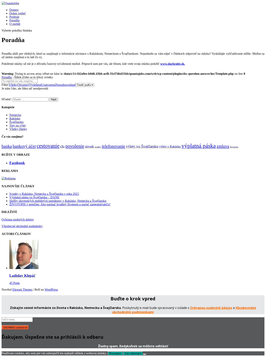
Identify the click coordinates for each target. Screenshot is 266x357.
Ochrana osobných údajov (18, 219)
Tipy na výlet (17, 125)
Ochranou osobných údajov (211, 308)
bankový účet (24, 146)
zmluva (223, 146)
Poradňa (14, 20)
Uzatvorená (48, 84)
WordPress (51, 289)
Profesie (14, 16)
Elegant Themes (22, 289)
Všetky (13, 84)
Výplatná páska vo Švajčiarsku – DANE (34, 197)
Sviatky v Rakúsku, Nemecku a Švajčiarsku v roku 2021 (44, 193)
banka (7, 146)
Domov (14, 9)
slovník (89, 146)
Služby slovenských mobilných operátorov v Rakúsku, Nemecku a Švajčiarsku (57, 200)
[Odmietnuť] (144, 354)
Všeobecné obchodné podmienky (22, 226)
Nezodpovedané (65, 84)
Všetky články (18, 129)
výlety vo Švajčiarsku (142, 146)
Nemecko (15, 115)
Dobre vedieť (17, 13)
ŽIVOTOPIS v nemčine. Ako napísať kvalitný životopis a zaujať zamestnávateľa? (59, 204)
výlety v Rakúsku (170, 146)
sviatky (98, 147)
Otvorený (23, 84)
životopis (234, 147)
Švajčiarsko (16, 122)
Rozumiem (115, 353)
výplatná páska (198, 145)
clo (62, 146)
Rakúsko (14, 118)
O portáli (14, 24)
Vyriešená (35, 84)
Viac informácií (132, 353)
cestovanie (48, 146)
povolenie (74, 146)
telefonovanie (113, 146)
